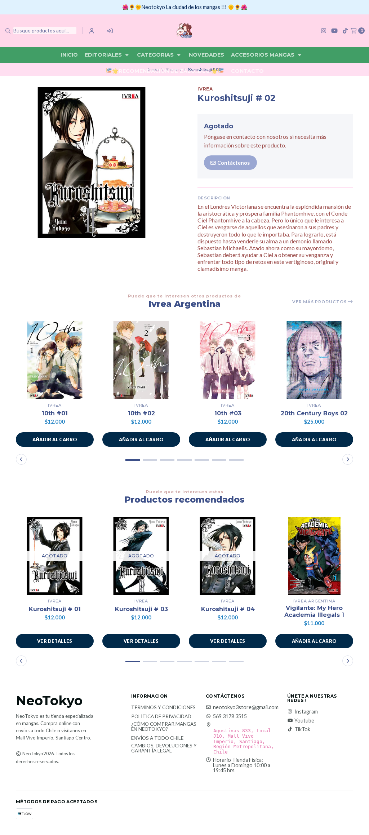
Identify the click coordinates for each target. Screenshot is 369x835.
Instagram (306, 711)
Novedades (206, 55)
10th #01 (55, 413)
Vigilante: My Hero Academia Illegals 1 (314, 611)
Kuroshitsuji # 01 (55, 609)
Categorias (156, 55)
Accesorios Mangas (263, 55)
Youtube (304, 720)
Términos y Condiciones (163, 707)
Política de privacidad (161, 716)
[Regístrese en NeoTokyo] (110, 30)
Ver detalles (54, 641)
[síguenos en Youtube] (334, 30)
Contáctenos (233, 163)
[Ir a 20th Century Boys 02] (314, 360)
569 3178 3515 (230, 716)
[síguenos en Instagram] (323, 30)
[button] (55, 439)
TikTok (302, 729)
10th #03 (227, 413)
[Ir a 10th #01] (55, 360)
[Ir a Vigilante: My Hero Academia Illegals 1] (314, 556)
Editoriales (104, 55)
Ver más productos (320, 302)
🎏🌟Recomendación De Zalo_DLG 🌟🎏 (165, 71)
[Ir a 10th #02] (141, 360)
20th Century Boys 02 (314, 413)
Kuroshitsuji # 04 (228, 609)
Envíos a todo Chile (157, 738)
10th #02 (141, 413)
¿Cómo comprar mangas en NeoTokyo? (163, 727)
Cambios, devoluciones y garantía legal (164, 748)
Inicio (69, 55)
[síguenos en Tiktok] (345, 30)
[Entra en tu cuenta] (91, 30)
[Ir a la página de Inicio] (184, 31)
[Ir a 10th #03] (228, 360)
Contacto (247, 71)
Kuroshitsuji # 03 (141, 609)
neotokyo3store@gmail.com (246, 707)
